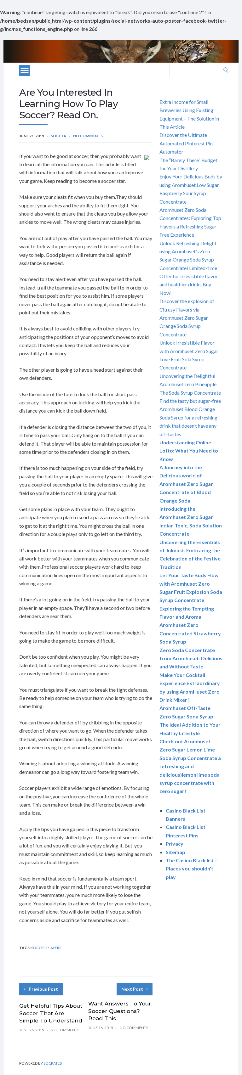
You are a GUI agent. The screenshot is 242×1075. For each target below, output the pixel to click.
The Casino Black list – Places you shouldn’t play (192, 868)
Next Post (132, 989)
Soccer (58, 135)
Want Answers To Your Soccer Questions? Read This (119, 1011)
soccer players (46, 947)
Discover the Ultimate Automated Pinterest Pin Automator (186, 143)
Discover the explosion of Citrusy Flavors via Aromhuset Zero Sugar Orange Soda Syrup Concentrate (186, 317)
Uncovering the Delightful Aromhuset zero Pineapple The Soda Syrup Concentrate (190, 384)
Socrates (52, 1063)
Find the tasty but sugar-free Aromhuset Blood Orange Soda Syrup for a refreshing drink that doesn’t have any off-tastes (190, 417)
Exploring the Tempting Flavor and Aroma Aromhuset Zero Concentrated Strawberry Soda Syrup (190, 625)
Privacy (174, 844)
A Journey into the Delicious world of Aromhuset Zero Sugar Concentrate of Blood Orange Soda (186, 484)
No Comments (88, 135)
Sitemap (175, 852)
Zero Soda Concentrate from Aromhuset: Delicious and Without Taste (190, 658)
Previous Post (43, 989)
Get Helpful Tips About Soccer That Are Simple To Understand (50, 1013)
